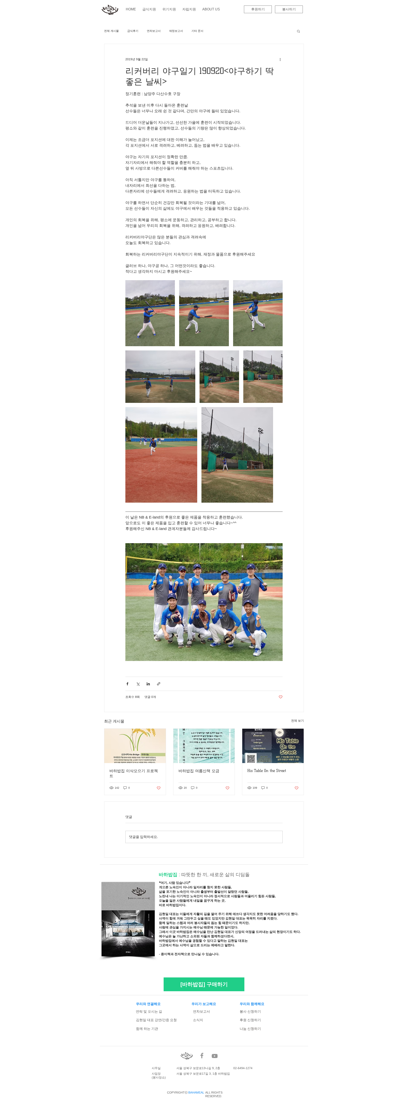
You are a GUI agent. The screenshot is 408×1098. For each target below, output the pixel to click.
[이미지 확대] (150, 313)
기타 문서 (197, 30)
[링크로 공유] (159, 684)
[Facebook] (201, 1055)
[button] (298, 31)
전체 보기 (297, 720)
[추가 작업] (280, 59)
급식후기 (132, 30)
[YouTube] (214, 1056)
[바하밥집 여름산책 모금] (204, 746)
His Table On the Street (266, 770)
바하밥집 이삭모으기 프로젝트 (133, 773)
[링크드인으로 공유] (148, 684)
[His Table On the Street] (273, 746)
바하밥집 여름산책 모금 (198, 771)
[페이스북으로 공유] (127, 684)
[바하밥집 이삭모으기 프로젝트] (135, 746)
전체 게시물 (111, 30)
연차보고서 (154, 30)
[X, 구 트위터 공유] (138, 684)
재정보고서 (176, 30)
